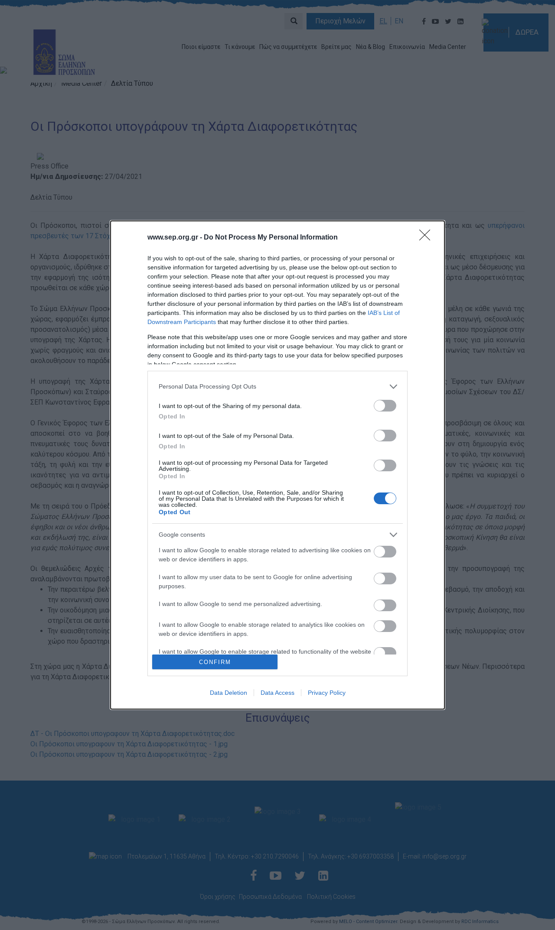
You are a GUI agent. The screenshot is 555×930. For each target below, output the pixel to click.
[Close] (427, 238)
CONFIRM (215, 662)
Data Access (277, 692)
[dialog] (277, 465)
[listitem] (277, 386)
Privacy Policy (327, 692)
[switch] (385, 406)
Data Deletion (228, 692)
